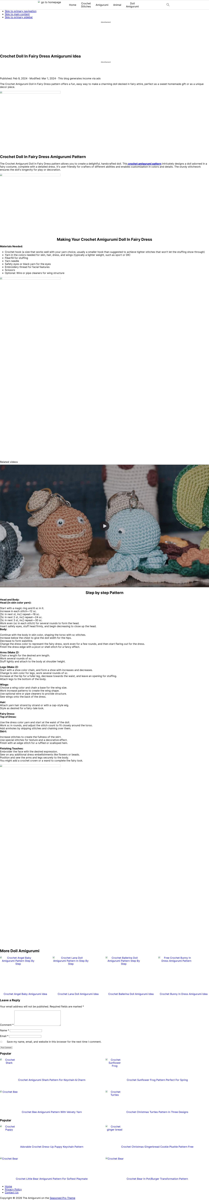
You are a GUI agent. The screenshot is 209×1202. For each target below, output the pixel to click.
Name (4, 1030)
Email (4, 1036)
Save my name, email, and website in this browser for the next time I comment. (54, 1041)
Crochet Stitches (86, 5)
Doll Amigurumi (132, 5)
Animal (117, 4)
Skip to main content (17, 14)
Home (72, 4)
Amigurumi (102, 4)
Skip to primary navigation (20, 11)
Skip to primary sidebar (19, 17)
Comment (7, 1024)
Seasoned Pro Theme (62, 1197)
